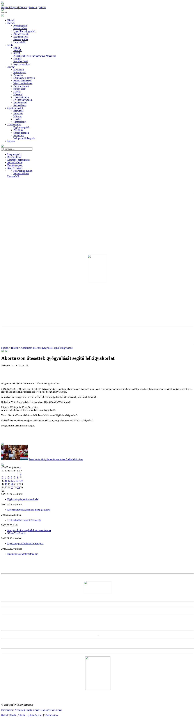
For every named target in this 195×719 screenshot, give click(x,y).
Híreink (11, 20)
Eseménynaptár (20, 36)
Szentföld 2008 (20, 61)
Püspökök (18, 130)
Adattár (10, 67)
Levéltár (17, 119)
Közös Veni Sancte (16, 533)
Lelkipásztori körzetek (24, 78)
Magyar (5, 7)
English (14, 7)
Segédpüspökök (21, 132)
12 (9, 480)
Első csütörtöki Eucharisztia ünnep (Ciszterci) (29, 509)
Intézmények (19, 72)
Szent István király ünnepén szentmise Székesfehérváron (56, 459)
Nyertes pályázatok (22, 100)
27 (12, 487)
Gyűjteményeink (15, 108)
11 (6, 480)
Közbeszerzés (20, 102)
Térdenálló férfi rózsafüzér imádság (24, 520)
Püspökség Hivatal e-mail (26, 710)
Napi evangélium (21, 64)
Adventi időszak (21, 173)
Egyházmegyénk (21, 127)
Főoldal (5, 348)
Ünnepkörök (19, 42)
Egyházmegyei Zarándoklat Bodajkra (25, 543)
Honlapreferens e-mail (51, 710)
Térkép (16, 91)
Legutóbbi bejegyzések (24, 31)
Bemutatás (18, 111)
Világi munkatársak (22, 83)
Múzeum (17, 116)
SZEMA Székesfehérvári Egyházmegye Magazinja (34, 54)
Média (10, 45)
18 (6, 484)
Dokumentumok (21, 86)
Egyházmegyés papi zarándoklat (22, 499)
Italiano (42, 7)
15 (18, 480)
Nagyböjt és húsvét (22, 170)
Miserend (17, 94)
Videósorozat (19, 121)
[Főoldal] (2, 5)
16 (21, 480)
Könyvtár (18, 113)
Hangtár (17, 58)
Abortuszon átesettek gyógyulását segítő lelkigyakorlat (47, 348)
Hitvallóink (18, 135)
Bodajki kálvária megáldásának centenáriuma (29, 530)
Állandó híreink (20, 34)
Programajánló (20, 25)
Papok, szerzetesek (22, 80)
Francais (33, 7)
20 (12, 484)
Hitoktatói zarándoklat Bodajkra (22, 554)
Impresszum (7, 710)
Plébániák (18, 75)
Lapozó (11, 141)
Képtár (16, 47)
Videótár (17, 50)
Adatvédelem (19, 105)
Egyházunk (18, 69)
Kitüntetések (19, 89)
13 (12, 480)
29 (18, 487)
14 (15, 480)
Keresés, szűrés (20, 39)
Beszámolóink (20, 28)
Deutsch (23, 7)
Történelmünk (14, 124)
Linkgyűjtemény (21, 97)
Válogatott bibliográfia (24, 138)
